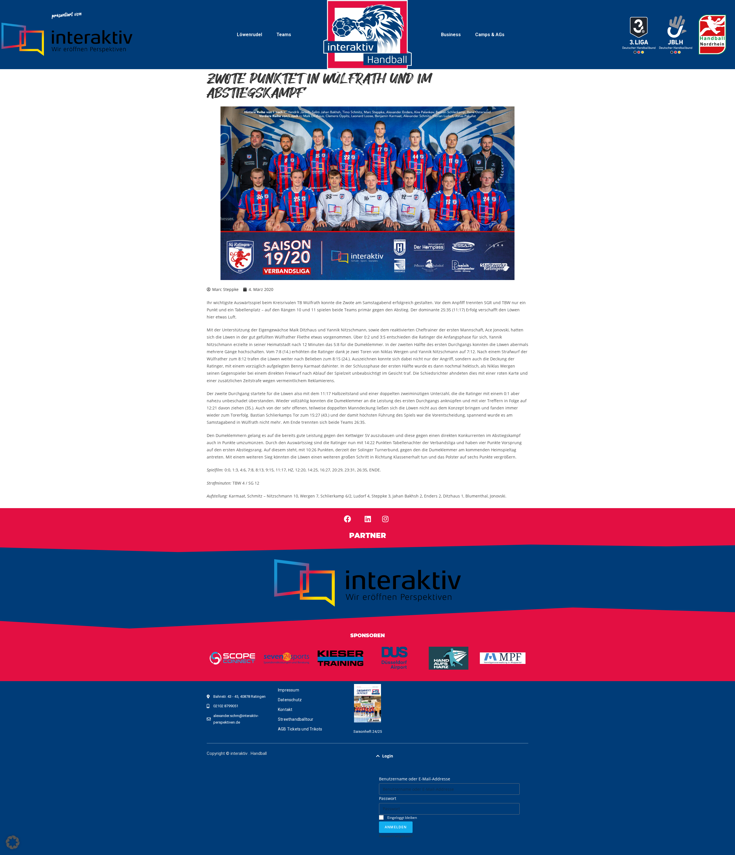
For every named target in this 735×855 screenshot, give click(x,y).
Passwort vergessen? (396, 835)
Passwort (387, 798)
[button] (449, 756)
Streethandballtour (296, 719)
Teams (283, 34)
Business (451, 34)
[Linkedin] (368, 519)
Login (387, 756)
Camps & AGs (489, 34)
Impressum (288, 690)
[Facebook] (348, 519)
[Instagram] (385, 519)
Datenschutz (290, 699)
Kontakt (285, 709)
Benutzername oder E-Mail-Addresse (414, 779)
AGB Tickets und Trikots (300, 729)
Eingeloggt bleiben (401, 817)
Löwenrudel (249, 34)
